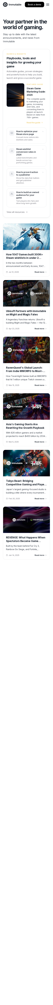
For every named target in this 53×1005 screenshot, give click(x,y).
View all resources (16, 212)
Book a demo (34, 4)
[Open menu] (47, 4)
